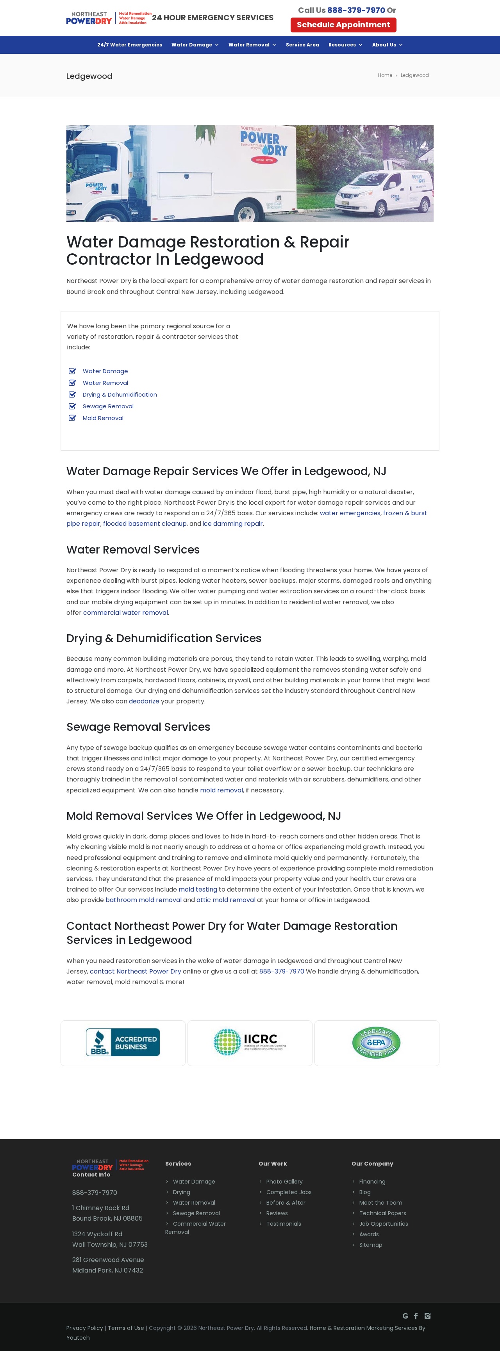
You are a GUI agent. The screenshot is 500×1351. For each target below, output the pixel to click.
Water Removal (249, 44)
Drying (181, 1192)
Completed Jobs (289, 1192)
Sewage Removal (108, 406)
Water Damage (191, 44)
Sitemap (370, 1245)
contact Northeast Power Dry (135, 971)
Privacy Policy (84, 1328)
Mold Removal (103, 418)
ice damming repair (233, 523)
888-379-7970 (356, 10)
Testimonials (283, 1224)
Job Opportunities (383, 1224)
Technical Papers (382, 1213)
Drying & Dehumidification (120, 394)
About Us (384, 44)
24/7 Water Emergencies (129, 44)
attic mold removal (225, 899)
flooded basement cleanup (145, 523)
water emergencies (350, 513)
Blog (365, 1192)
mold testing (198, 889)
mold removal (221, 790)
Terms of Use (126, 1328)
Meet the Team (380, 1203)
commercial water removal (125, 612)
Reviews (277, 1213)
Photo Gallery (284, 1181)
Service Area (302, 44)
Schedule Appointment (343, 24)
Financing (372, 1181)
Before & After (285, 1203)
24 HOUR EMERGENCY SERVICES (213, 17)
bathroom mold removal (143, 899)
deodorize (144, 701)
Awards (369, 1234)
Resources (342, 44)
